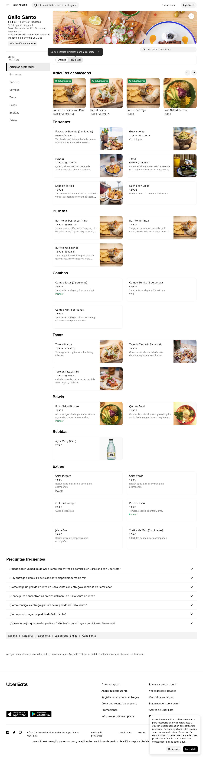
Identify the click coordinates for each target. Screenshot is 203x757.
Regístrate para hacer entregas (120, 697)
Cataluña (27, 635)
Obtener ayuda (111, 684)
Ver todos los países (161, 697)
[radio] (61, 59)
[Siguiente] (194, 73)
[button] (101, 568)
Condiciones (125, 732)
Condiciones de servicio (105, 741)
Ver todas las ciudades (162, 691)
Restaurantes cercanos (163, 684)
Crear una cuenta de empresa (119, 703)
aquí (182, 741)
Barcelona (44, 635)
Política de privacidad (96, 734)
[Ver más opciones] (191, 16)
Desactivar (173, 748)
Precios (142, 732)
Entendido (190, 748)
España (12, 635)
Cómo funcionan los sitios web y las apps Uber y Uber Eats (53, 734)
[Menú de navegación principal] (8, 5)
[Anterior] (187, 73)
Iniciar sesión (169, 5)
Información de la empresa (118, 716)
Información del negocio (23, 43)
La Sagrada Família (66, 635)
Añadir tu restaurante (115, 691)
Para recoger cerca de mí (164, 703)
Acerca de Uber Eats (161, 710)
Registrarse (189, 5)
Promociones (110, 710)
